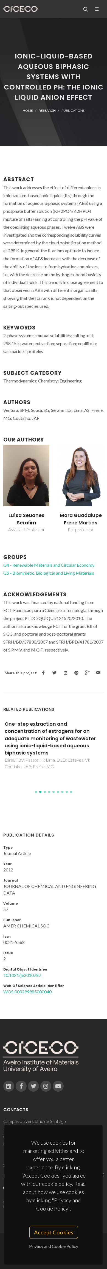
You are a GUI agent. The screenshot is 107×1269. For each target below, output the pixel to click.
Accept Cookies (53, 1232)
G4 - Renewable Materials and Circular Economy (48, 565)
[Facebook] (21, 1086)
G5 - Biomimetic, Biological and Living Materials (48, 572)
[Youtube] (58, 1086)
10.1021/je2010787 (22, 975)
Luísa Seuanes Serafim (26, 519)
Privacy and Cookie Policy (53, 1246)
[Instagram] (45, 1086)
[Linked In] (8, 1086)
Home (28, 110)
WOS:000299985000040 (27, 991)
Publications (73, 110)
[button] (36, 792)
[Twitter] (33, 1086)
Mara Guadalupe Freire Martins (81, 519)
